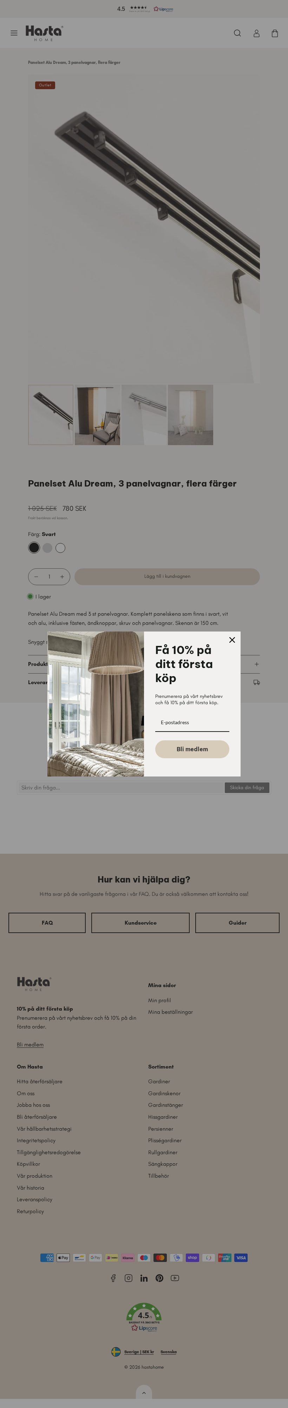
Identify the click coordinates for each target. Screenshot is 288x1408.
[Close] (232, 640)
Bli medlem (192, 749)
